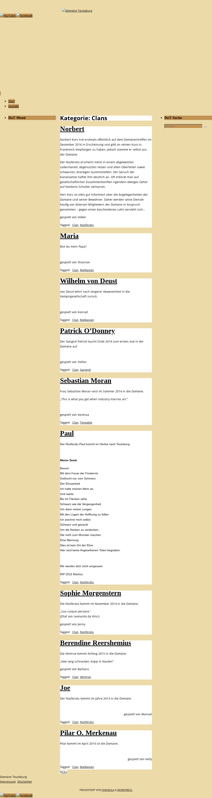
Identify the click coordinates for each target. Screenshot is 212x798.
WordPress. (125, 790)
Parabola (108, 790)
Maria (69, 236)
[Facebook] (24, 16)
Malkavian (87, 270)
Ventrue (85, 677)
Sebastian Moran (85, 380)
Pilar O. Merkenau (88, 733)
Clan (75, 225)
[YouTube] (8, 16)
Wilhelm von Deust (88, 281)
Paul (67, 433)
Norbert (72, 129)
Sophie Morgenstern (90, 593)
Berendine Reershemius (95, 643)
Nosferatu (87, 225)
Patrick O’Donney (87, 330)
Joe (65, 687)
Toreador (86, 422)
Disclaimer (24, 782)
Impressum (8, 782)
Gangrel (85, 370)
